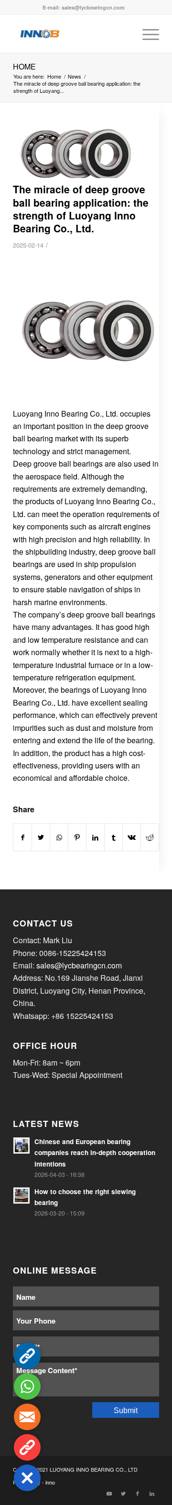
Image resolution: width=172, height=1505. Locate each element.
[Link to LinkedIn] (152, 1493)
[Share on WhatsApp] (59, 837)
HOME (24, 66)
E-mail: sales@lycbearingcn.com (84, 7)
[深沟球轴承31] (74, 152)
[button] (27, 1478)
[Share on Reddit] (150, 837)
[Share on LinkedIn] (95, 837)
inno (50, 1482)
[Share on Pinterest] (77, 837)
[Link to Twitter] (123, 1493)
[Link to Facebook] (137, 1493)
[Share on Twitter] (41, 837)
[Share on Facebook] (22, 837)
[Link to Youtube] (109, 1493)
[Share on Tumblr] (113, 837)
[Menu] (146, 34)
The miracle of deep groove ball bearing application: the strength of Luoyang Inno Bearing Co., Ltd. (81, 208)
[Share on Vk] (131, 837)
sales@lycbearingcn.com (79, 965)
